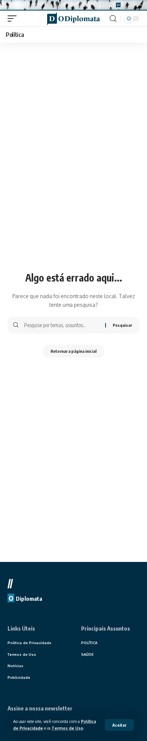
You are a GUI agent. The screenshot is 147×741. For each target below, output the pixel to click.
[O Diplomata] (73, 18)
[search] (113, 18)
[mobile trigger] (14, 18)
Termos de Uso (67, 728)
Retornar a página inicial (73, 351)
